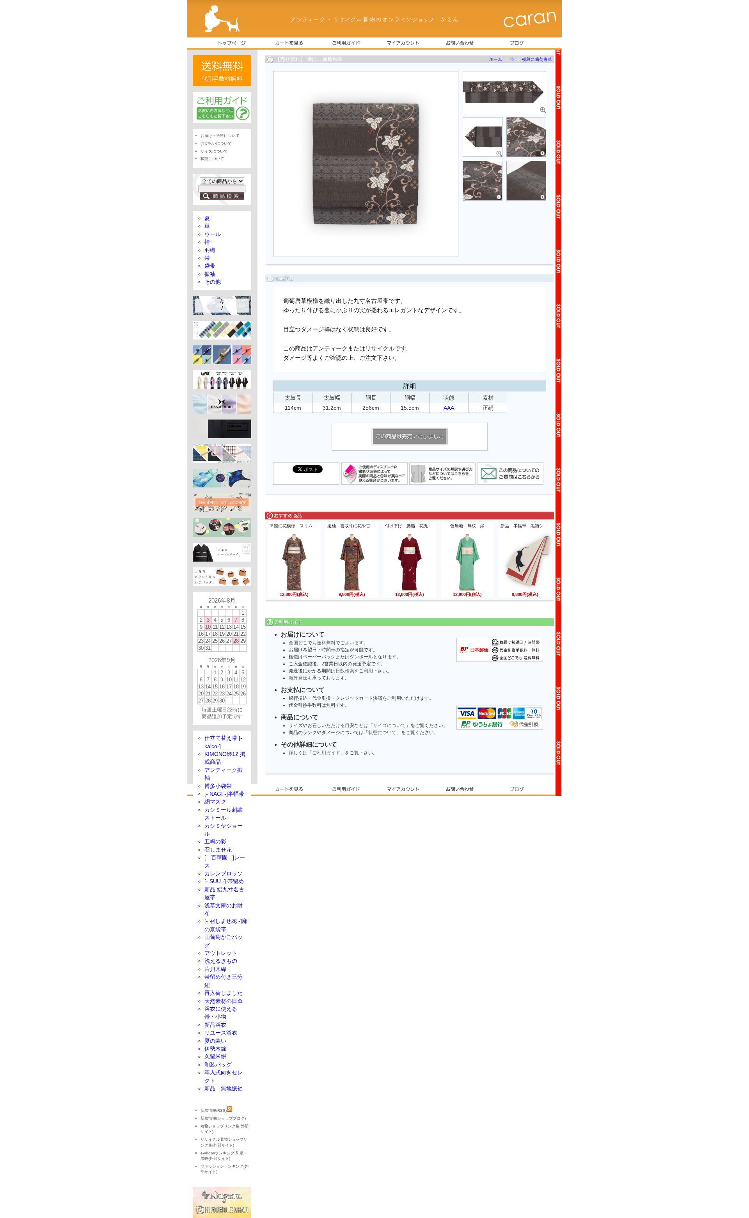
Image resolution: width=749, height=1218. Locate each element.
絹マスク (215, 802)
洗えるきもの (220, 961)
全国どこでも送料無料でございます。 (328, 642)
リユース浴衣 (220, 1033)
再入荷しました (223, 993)
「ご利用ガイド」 (326, 753)
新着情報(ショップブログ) (223, 1118)
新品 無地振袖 (223, 1089)
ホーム (495, 59)
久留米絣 (215, 1057)
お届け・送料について (220, 135)
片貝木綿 (215, 969)
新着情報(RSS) (214, 1110)
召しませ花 (218, 850)
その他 (212, 282)
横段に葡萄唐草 (537, 59)
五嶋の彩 (215, 842)
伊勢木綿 (215, 1049)
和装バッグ (218, 1065)
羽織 (209, 250)
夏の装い (215, 1041)
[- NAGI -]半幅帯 (224, 794)
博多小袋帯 (218, 786)
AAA (449, 408)
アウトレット (220, 953)
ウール (212, 234)
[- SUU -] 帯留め (224, 881)
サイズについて (389, 725)
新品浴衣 (215, 1025)
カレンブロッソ (223, 874)
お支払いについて (216, 143)
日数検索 (344, 671)
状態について (382, 732)
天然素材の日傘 (223, 1001)
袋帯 (209, 266)
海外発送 (298, 678)
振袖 (209, 274)
